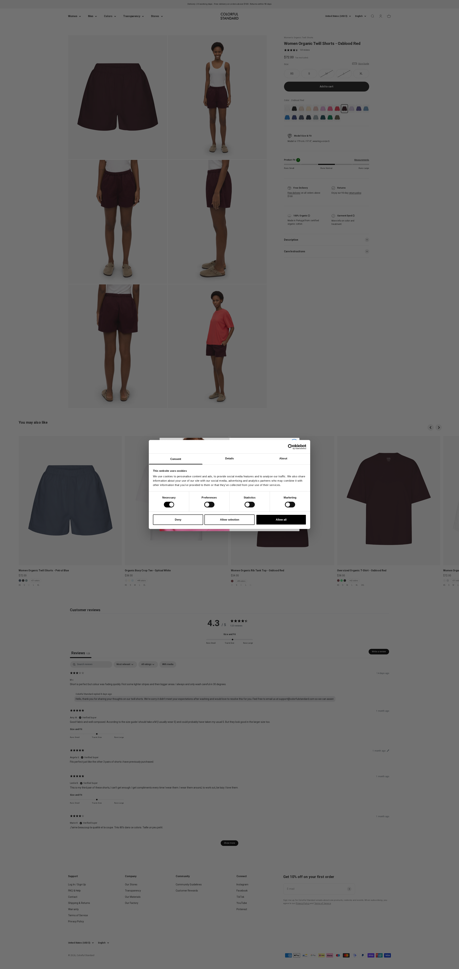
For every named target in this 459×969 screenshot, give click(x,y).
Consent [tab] (175, 458)
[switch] (209, 504)
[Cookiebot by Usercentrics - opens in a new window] (290, 446)
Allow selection (229, 519)
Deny (178, 519)
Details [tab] (229, 458)
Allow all (281, 519)
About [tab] (283, 458)
